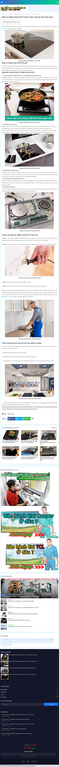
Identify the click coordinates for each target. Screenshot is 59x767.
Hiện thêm (54, 427)
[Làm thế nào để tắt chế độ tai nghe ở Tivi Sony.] (4, 620)
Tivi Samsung (50, 641)
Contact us (34, 761)
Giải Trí (30, 639)
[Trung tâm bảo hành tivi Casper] (29, 537)
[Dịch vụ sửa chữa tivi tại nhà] (13, 10)
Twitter (20, 418)
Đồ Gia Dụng (11, 14)
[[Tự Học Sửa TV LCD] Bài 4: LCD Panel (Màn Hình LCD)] (4, 601)
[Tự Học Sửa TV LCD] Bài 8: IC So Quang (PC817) (14, 728)
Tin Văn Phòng (31, 641)
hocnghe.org (5, 28)
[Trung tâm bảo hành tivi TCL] (29, 570)
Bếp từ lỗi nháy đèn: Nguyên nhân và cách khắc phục (9, 458)
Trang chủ (4, 14)
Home (23, 761)
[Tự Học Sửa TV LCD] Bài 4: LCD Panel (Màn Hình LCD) (16, 719)
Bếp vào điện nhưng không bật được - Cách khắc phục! (29, 441)
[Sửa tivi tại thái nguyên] (25, 505)
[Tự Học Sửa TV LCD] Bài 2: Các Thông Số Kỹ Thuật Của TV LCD (18, 724)
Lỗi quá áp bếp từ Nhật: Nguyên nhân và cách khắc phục (29, 458)
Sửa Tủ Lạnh (17, 641)
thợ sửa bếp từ (10, 296)
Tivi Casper (42, 641)
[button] (57, 2)
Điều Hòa (17, 639)
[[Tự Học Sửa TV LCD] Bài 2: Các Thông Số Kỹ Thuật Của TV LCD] (4, 608)
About (28, 761)
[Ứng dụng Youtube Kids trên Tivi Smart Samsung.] (4, 627)
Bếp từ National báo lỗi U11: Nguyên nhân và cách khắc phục (47, 459)
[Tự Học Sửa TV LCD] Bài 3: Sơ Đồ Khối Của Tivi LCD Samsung (17, 714)
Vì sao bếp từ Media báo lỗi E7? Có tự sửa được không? (10, 441)
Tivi (37, 641)
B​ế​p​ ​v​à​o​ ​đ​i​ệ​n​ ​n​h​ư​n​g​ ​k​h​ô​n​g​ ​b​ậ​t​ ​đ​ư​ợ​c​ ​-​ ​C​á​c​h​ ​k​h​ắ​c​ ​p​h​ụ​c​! (20, 765)
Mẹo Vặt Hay (44, 639)
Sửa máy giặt (4, 641)
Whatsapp (27, 418)
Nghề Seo (52, 639)
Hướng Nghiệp (37, 639)
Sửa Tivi (11, 641)
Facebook (12, 418)
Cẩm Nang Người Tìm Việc (7, 639)
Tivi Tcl (3, 644)
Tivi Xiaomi (9, 644)
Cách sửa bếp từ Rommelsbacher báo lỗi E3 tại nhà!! (47, 442)
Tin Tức (24, 641)
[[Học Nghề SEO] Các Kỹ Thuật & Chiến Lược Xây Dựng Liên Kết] (4, 614)
